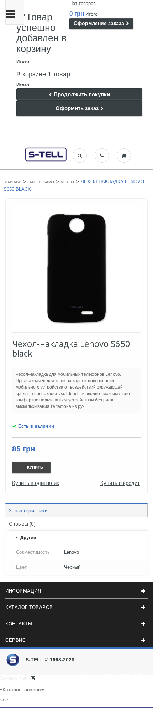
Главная (12, 182)
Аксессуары (42, 182)
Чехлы (67, 182)
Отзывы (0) (22, 523)
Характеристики (28, 510)
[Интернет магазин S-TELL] (46, 154)
